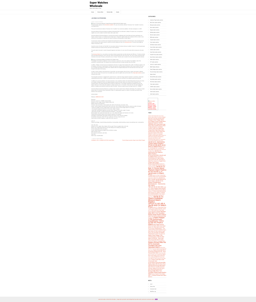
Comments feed (153, 288)
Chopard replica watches (155, 39)
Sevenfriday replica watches (155, 79)
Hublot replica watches (154, 59)
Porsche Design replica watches (156, 71)
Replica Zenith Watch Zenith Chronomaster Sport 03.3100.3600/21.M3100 (156, 261)
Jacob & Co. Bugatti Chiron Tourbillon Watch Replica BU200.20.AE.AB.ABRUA (157, 162)
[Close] (157, 98)
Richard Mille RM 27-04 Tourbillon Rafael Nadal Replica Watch (157, 272)
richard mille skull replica (111, 299)
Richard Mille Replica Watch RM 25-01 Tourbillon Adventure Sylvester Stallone (156, 267)
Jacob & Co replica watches (97, 138)
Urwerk (117, 12)
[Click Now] (153, 102)
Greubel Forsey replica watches (156, 54)
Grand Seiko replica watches (155, 52)
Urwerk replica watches (154, 91)
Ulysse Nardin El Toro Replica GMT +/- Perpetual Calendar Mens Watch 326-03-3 (157, 275)
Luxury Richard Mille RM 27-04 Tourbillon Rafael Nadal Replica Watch (157, 213)
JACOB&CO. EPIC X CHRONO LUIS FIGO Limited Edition (102, 140)
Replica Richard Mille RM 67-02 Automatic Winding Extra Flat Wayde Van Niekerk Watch (157, 249)
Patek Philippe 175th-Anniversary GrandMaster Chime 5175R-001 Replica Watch (156, 221)
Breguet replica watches (154, 29)
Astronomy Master (96, 54)
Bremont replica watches (155, 34)
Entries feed (152, 286)
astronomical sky (128, 42)
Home (92, 12)
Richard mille (109, 12)
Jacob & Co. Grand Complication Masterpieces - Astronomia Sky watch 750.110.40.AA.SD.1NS (156, 184)
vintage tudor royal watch (121, 299)
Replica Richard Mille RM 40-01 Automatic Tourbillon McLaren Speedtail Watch (157, 244)
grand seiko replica (102, 299)
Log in (151, 284)
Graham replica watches (154, 49)
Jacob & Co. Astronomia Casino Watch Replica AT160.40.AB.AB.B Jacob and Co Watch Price (157, 144)
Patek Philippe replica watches (156, 69)
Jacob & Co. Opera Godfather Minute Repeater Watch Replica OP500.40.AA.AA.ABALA (157, 188)
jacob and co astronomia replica (148, 299)
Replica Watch (153, 74)
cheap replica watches (137, 72)
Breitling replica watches (154, 32)
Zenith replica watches (154, 94)
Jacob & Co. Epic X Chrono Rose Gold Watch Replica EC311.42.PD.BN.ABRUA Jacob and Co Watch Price (157, 176)
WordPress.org (153, 291)
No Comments (100, 21)
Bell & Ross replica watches (155, 22)
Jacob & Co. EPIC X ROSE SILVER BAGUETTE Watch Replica (157, 179)
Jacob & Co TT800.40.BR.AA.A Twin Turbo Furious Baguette (157, 210)
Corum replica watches (154, 42)
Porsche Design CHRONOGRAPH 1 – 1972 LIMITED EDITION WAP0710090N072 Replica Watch (157, 230)
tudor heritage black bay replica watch (134, 299)
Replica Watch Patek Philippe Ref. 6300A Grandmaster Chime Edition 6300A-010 (157, 258)
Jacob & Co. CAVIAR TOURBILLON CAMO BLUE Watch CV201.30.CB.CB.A (156, 165)
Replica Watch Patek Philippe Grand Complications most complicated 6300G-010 (156, 255)
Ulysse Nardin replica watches (156, 89)
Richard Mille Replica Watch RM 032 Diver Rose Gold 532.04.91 (157, 264)
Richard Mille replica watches (155, 76)
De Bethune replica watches (155, 44)
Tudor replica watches (154, 84)
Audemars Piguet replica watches (156, 20)
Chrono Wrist (100, 12)
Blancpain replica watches (155, 24)
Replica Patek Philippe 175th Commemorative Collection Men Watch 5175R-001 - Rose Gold (156, 237)
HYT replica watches (154, 61)
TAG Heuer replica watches (155, 81)
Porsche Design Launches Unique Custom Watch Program (133, 140)
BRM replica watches (154, 37)
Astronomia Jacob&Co (109, 24)
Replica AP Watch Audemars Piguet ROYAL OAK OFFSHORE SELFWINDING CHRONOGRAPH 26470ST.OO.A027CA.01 (156, 232)
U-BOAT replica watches (155, 86)
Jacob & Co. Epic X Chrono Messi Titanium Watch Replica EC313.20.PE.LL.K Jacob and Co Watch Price (157, 171)
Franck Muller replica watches (156, 47)
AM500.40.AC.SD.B (99, 96)
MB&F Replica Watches (154, 66)
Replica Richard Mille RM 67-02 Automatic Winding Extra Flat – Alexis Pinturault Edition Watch (157, 251)
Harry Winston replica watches (156, 57)
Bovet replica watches (154, 27)
